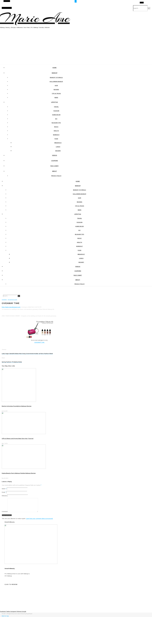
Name (4, 488)
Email (4, 492)
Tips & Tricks (56, 93)
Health (56, 130)
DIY (56, 119)
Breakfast (58, 142)
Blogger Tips (56, 122)
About (54, 171)
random (4, 299)
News (56, 97)
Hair (56, 85)
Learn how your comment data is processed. (39, 518)
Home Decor (56, 114)
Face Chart (54, 166)
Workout (56, 135)
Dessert (58, 150)
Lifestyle (54, 102)
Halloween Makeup (56, 81)
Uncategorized (12, 299)
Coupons (54, 160)
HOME (55, 67)
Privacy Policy (56, 176)
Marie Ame (35, 18)
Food (56, 138)
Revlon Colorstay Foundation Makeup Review (16, 406)
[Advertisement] (76, 51)
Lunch (58, 146)
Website (4, 496)
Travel (56, 106)
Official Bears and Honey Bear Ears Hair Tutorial (17, 438)
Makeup (54, 73)
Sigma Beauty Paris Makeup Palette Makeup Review (19, 473)
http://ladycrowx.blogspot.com (11, 307)
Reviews (56, 89)
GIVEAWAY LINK (39, 342)
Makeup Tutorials (56, 77)
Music (56, 127)
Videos (54, 155)
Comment (5, 511)
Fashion (56, 111)
